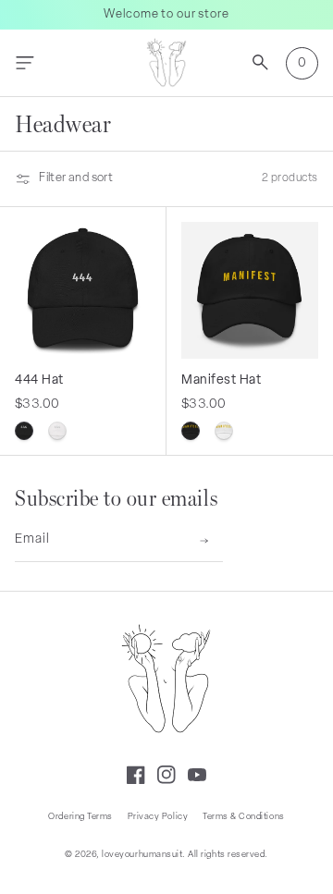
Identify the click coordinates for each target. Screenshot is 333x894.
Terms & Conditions (243, 817)
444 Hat (39, 380)
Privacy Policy (158, 817)
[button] (24, 63)
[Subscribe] (204, 540)
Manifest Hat (221, 380)
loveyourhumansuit (142, 855)
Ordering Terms (80, 817)
